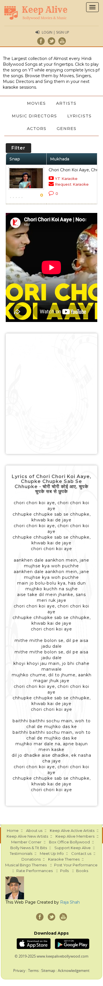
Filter (18, 148)
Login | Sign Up (55, 32)
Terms (33, 970)
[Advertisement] (51, 393)
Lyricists (79, 116)
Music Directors (34, 116)
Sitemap (48, 970)
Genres (66, 128)
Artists (66, 103)
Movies (36, 103)
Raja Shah (70, 902)
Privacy (19, 970)
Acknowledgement (74, 970)
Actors (36, 128)
